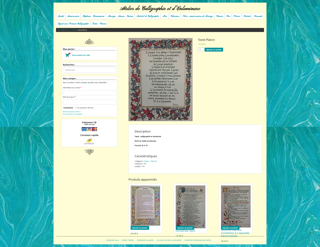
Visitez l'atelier (128, 240)
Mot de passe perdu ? (72, 111)
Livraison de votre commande (169, 240)
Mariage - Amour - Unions (120, 16)
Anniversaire (73, 16)
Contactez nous (112, 240)
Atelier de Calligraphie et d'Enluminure (160, 8)
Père (228, 16)
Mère (164, 16)
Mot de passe (69, 97)
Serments (258, 16)
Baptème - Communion (93, 16)
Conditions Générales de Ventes (197, 240)
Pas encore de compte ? (73, 114)
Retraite (247, 16)
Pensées (219, 16)
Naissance (174, 16)
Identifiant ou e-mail (72, 87)
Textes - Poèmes (99, 23)
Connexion (68, 108)
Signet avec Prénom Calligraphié (73, 23)
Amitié (61, 16)
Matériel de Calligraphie (147, 16)
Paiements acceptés (145, 240)
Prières (236, 16)
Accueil (60, 30)
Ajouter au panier (214, 49)
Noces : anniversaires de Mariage (197, 16)
